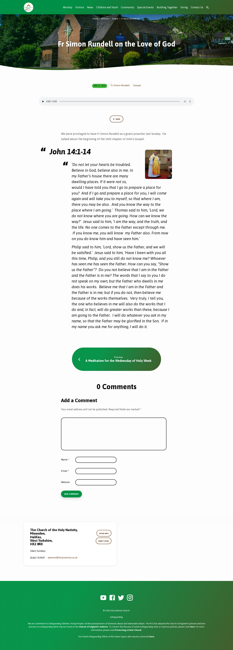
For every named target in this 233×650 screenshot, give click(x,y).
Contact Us (197, 7)
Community (127, 7)
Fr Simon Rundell (120, 85)
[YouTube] (103, 598)
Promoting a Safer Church (128, 630)
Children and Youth (107, 7)
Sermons (105, 18)
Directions (103, 541)
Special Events (145, 7)
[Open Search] (207, 8)
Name (65, 459)
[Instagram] (129, 598)
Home (95, 18)
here (192, 626)
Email (65, 470)
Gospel (115, 18)
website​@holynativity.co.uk (62, 557)
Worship (67, 7)
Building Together (167, 7)
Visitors (79, 7)
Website (65, 482)
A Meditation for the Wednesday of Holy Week (118, 360)
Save (117, 119)
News (90, 7)
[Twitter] (121, 598)
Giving (184, 7)
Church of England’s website (93, 626)
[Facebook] (112, 598)
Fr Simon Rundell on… (131, 18)
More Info (104, 533)
